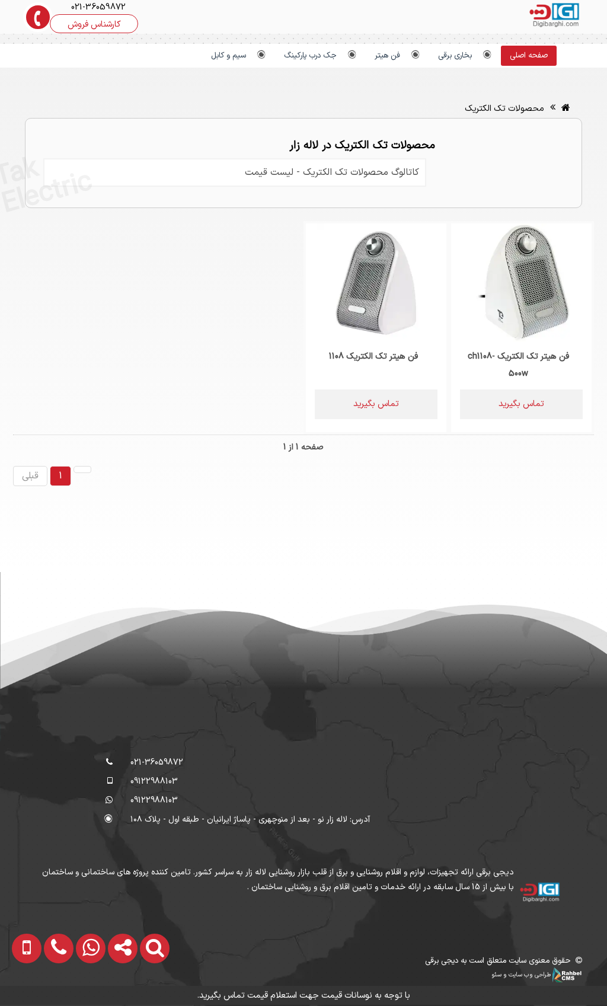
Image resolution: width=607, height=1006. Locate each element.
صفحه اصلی (529, 56)
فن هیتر (387, 56)
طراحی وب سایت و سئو (521, 974)
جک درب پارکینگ (310, 56)
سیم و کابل (228, 56)
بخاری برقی (455, 56)
